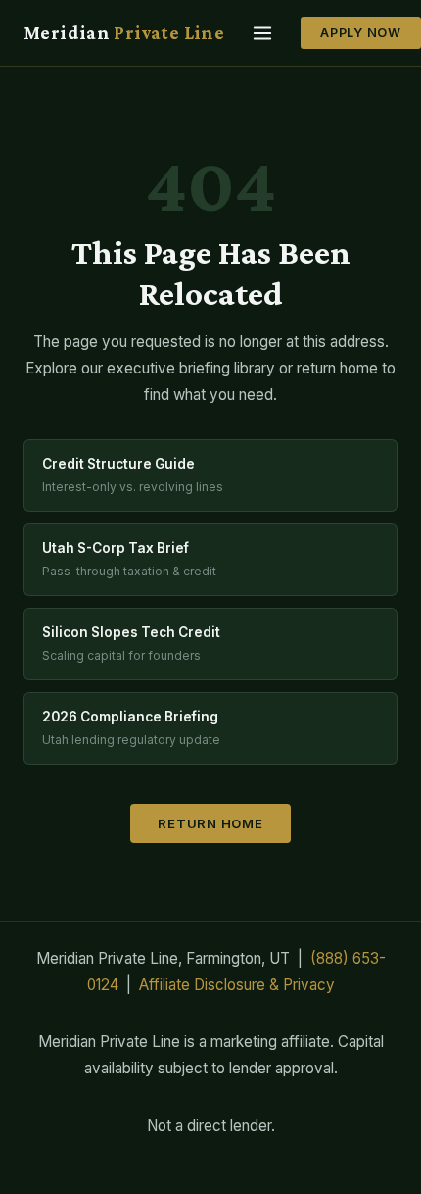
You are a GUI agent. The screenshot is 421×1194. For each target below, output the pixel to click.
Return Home (210, 823)
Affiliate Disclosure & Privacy (237, 984)
